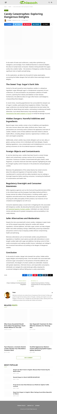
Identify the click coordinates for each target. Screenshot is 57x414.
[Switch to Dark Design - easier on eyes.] (49, 2)
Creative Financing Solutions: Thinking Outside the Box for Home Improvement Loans (40, 284)
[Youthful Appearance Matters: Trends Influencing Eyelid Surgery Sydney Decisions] (41, 338)
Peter (9, 20)
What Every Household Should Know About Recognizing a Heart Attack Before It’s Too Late (14, 325)
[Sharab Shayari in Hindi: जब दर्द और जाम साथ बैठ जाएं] (8, 379)
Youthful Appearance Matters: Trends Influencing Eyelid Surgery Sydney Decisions (40, 348)
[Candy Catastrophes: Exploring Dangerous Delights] (28, 43)
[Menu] (6, 2)
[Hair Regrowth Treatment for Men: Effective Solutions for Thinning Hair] (41, 315)
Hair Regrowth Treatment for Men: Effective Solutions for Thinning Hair (41, 325)
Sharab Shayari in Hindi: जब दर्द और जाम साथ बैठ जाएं (26, 377)
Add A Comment (28, 357)
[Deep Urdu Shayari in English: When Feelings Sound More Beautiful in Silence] (8, 394)
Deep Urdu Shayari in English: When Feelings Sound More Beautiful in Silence (32, 393)
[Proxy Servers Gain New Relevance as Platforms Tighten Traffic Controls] (8, 386)
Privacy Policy (21, 405)
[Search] (51, 2)
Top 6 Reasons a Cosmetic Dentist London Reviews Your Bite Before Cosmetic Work (15, 348)
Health (6, 10)
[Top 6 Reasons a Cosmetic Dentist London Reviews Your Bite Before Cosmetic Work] (15, 338)
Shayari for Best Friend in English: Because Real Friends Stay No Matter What (31, 370)
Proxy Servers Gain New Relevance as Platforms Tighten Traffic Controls (31, 385)
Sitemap (37, 405)
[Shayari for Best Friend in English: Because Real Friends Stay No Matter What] (8, 371)
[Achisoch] (28, 2)
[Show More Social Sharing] (51, 24)
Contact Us (30, 405)
